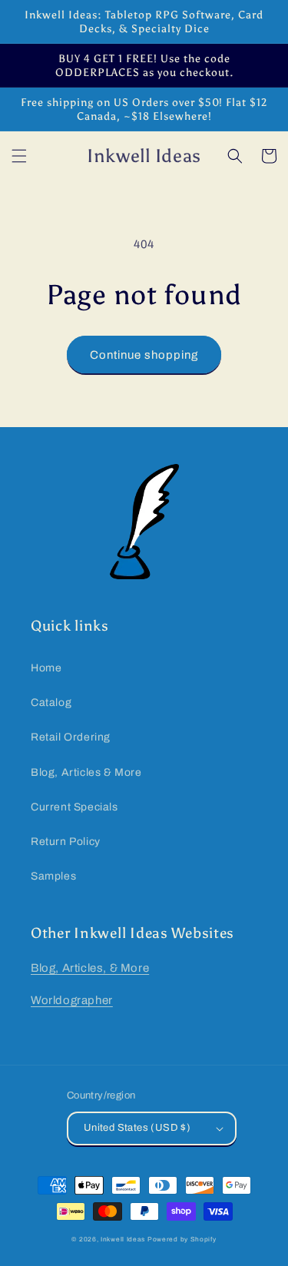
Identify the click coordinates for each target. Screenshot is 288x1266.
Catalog (51, 702)
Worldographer (72, 1000)
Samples (53, 876)
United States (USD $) (137, 1127)
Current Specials (74, 807)
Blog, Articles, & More (90, 968)
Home (46, 668)
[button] (19, 156)
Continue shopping (144, 355)
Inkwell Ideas (123, 1239)
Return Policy (66, 841)
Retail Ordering (71, 737)
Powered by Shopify (182, 1239)
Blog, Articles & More (86, 772)
